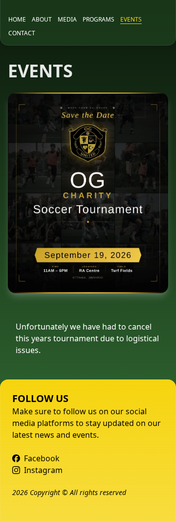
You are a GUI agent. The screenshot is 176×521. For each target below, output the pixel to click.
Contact (21, 33)
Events (131, 20)
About (42, 20)
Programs (98, 20)
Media (67, 20)
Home (17, 20)
